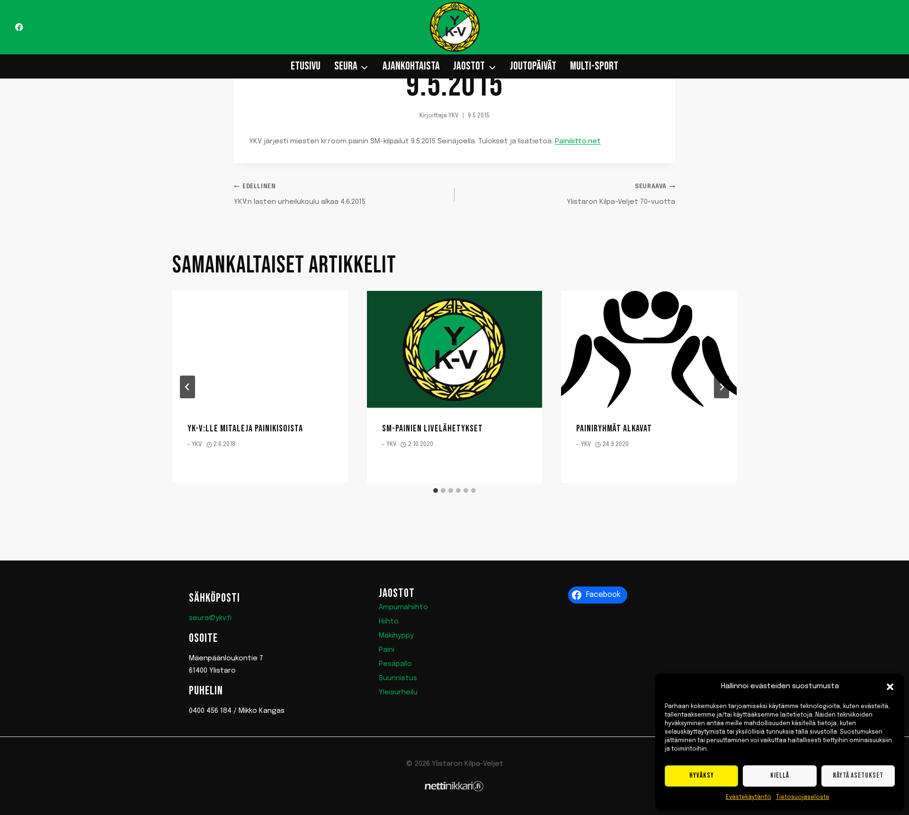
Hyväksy (701, 775)
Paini (386, 650)
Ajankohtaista (411, 66)
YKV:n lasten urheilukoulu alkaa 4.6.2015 (299, 195)
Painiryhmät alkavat (614, 428)
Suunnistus (398, 678)
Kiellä (779, 775)
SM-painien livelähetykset (432, 428)
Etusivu (306, 66)
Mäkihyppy (396, 636)
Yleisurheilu (398, 692)
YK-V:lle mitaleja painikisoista (245, 428)
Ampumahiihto (403, 607)
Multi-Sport (594, 66)
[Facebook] (19, 27)
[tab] (435, 490)
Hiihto (389, 621)
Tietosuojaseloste (802, 797)
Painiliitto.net (578, 141)
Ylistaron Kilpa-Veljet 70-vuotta (621, 195)
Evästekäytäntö (748, 797)
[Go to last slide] (187, 387)
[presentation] (260, 349)
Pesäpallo (395, 664)
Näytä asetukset (858, 775)
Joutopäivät (533, 66)
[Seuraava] (721, 387)
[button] (890, 687)
